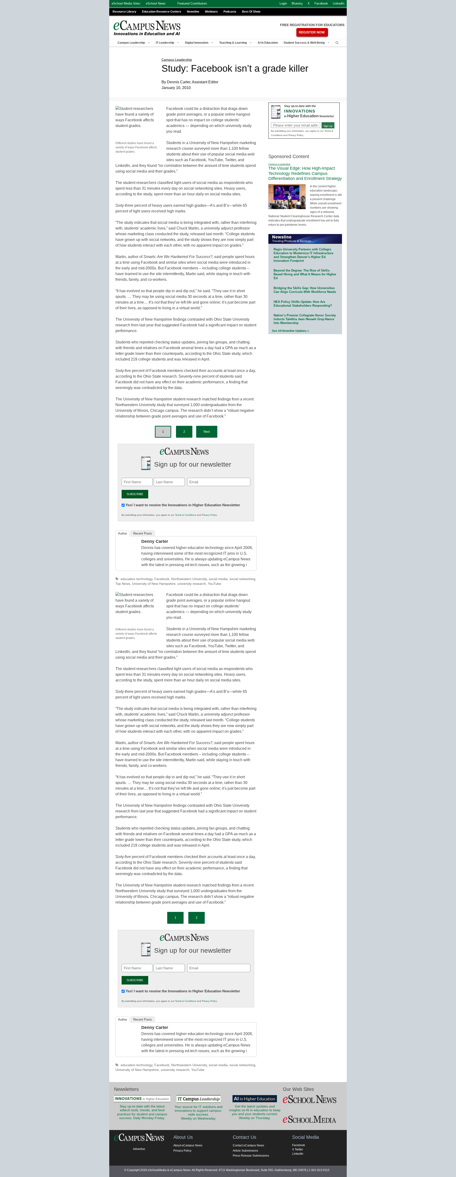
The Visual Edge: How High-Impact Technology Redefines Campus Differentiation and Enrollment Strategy (305, 173)
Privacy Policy (209, 515)
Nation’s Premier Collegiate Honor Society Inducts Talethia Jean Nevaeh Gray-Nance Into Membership (305, 319)
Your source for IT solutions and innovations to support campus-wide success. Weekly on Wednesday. (199, 1112)
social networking (242, 579)
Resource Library (124, 11)
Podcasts (229, 11)
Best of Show (251, 11)
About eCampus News (187, 1145)
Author (122, 533)
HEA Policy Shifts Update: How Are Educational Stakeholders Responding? (303, 303)
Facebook (161, 579)
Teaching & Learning (233, 42)
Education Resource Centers (161, 11)
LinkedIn (297, 1153)
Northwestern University (189, 579)
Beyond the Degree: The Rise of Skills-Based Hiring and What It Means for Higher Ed (305, 274)
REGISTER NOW (312, 32)
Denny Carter (154, 541)
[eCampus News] (147, 28)
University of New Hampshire (154, 584)
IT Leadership (165, 42)
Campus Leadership (131, 42)
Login (283, 3)
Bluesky (297, 3)
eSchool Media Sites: (126, 3)
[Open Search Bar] (337, 42)
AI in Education (268, 42)
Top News (122, 584)
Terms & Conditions (185, 515)
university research (191, 584)
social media (218, 579)
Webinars (211, 11)
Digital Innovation (196, 42)
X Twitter (297, 1149)
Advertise (139, 1149)
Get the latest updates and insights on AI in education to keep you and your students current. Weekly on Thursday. (254, 1112)
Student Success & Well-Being (304, 42)
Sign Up (327, 126)
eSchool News (156, 3)
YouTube (214, 584)
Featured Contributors (192, 3)
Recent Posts (142, 533)
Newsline (193, 11)
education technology (136, 579)
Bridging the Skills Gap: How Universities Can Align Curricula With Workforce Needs (305, 290)
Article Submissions (245, 1150)
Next (207, 431)
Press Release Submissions (251, 1155)
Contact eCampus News (248, 1145)
